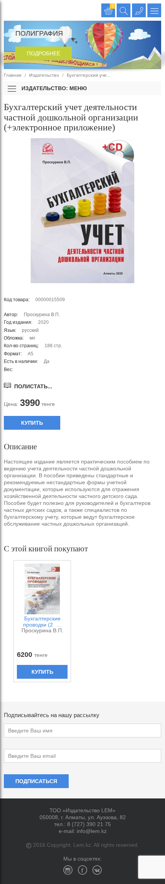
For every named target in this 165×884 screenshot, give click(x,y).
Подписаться (36, 781)
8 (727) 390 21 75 (89, 824)
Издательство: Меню (53, 88)
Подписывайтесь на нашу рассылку (51, 715)
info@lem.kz (92, 831)
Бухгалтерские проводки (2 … (42, 621)
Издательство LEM (10, 10)
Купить (32, 423)
